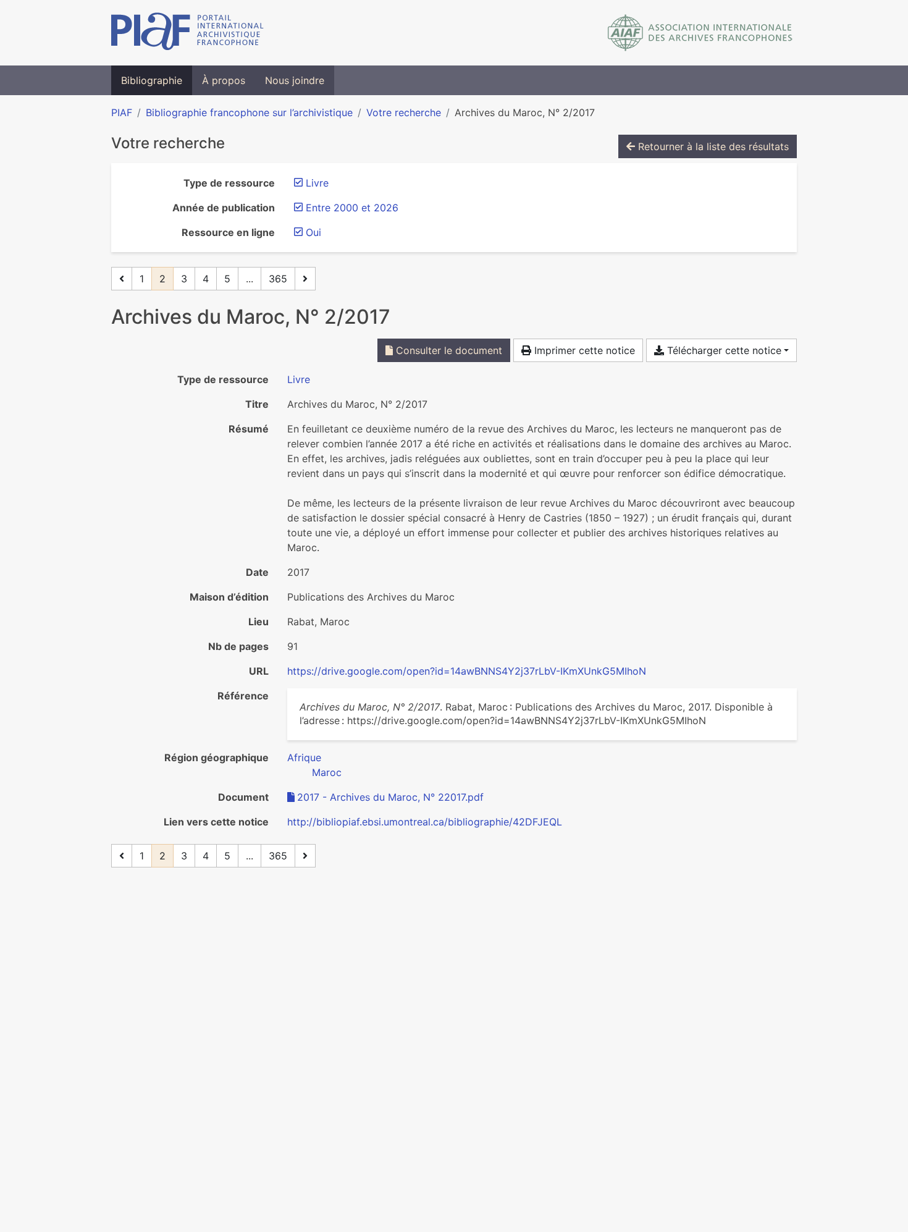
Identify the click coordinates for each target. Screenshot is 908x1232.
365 (278, 278)
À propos (223, 80)
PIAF (121, 112)
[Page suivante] (305, 278)
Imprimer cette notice (583, 350)
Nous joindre (294, 80)
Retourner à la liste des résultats (712, 146)
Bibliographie (151, 80)
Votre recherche (403, 112)
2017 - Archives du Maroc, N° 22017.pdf (390, 797)
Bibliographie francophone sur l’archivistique (249, 112)
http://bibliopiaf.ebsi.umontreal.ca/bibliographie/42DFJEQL (424, 822)
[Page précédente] (121, 278)
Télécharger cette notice (722, 350)
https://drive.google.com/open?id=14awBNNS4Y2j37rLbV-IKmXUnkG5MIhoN (466, 671)
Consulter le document (447, 350)
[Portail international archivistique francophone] (187, 32)
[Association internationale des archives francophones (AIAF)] (700, 32)
